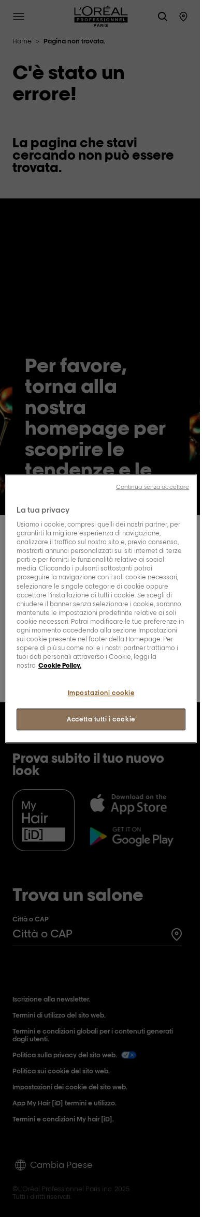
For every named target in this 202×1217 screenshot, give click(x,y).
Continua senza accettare (153, 486)
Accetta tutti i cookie (101, 719)
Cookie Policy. (59, 665)
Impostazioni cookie (101, 693)
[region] (101, 609)
